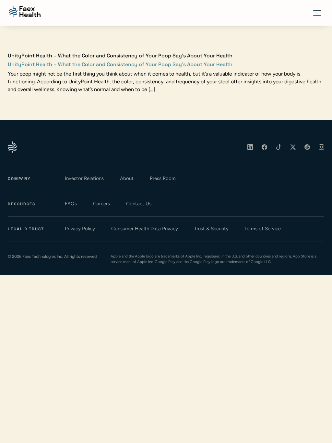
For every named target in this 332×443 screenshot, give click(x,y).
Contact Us (138, 204)
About (127, 178)
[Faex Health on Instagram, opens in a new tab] (321, 147)
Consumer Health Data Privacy (144, 229)
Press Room (163, 178)
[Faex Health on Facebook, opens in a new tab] (264, 147)
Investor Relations (84, 178)
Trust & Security (211, 229)
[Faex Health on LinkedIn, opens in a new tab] (250, 147)
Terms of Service (262, 229)
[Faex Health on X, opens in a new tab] (293, 147)
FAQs (71, 204)
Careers (101, 204)
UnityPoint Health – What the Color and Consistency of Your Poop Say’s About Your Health (120, 64)
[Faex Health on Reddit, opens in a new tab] (307, 147)
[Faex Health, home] (25, 11)
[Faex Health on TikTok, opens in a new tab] (279, 147)
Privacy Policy (80, 229)
